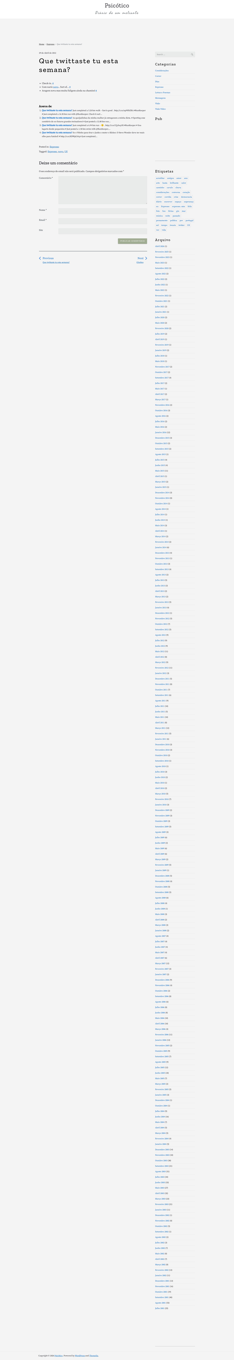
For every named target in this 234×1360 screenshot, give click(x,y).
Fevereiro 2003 (161, 1204)
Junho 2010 (160, 777)
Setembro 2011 (161, 695)
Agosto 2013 (160, 574)
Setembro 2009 (161, 826)
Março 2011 (160, 728)
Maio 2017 (159, 388)
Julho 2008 (159, 903)
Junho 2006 (160, 1012)
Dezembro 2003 (162, 1149)
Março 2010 (160, 793)
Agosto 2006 (160, 1002)
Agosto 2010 (160, 766)
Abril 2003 (159, 1193)
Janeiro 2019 (160, 350)
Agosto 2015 (160, 454)
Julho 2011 (159, 706)
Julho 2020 (159, 317)
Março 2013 (160, 596)
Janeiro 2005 (160, 1095)
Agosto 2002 (160, 1237)
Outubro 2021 (161, 301)
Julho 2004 (159, 1111)
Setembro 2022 (161, 268)
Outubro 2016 (161, 410)
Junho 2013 (160, 585)
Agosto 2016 (160, 416)
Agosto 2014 (160, 509)
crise (176, 197)
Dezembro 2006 (162, 980)
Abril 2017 (159, 394)
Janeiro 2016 (160, 432)
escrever (168, 201)
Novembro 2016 (162, 405)
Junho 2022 (160, 284)
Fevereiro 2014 (161, 542)
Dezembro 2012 (162, 613)
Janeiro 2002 (160, 1275)
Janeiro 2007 (160, 974)
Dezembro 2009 (162, 810)
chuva (178, 187)
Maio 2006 (159, 1018)
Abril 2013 (159, 591)
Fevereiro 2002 (161, 1270)
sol (157, 225)
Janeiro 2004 (160, 1144)
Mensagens (160, 98)
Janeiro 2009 (160, 870)
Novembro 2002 (162, 1220)
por (181, 220)
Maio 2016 (159, 427)
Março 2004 (160, 1133)
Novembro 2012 (162, 618)
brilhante (174, 183)
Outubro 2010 (161, 755)
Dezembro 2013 (162, 553)
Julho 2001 (159, 1308)
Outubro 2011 (161, 689)
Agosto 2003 (160, 1171)
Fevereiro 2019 (161, 345)
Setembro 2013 (161, 569)
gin (177, 211)
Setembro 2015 (161, 449)
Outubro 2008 (161, 887)
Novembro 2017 (162, 366)
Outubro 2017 (161, 372)
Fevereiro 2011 (161, 733)
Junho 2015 (160, 465)
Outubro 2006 (161, 991)
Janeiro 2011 (160, 739)
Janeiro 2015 (160, 487)
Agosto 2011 (160, 700)
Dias (157, 81)
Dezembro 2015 (162, 438)
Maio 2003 (159, 1188)
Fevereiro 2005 (161, 1089)
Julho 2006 (159, 1007)
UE (66, 151)
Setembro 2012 (161, 629)
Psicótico (58, 1355)
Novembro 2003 (162, 1155)
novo (55, 87)
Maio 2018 (159, 361)
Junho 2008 (160, 908)
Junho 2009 (160, 843)
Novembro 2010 (162, 750)
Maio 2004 (159, 1122)
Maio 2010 (159, 782)
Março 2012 (160, 662)
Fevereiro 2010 (161, 799)
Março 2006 (160, 1029)
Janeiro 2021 (160, 312)
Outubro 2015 (161, 443)
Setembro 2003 (161, 1166)
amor (178, 178)
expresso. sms (178, 206)
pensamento (161, 220)
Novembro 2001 (162, 1286)
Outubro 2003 (161, 1160)
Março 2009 (160, 859)
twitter (182, 225)
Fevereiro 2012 (161, 667)
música (159, 216)
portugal (189, 220)
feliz (190, 206)
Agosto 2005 (160, 1062)
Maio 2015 (159, 470)
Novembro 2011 (162, 684)
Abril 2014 (159, 531)
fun (164, 211)
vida (164, 230)
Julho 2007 (159, 941)
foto (158, 211)
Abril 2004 (159, 1127)
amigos (170, 178)
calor (183, 183)
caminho (160, 187)
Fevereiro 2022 (161, 295)
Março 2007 (160, 963)
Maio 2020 (159, 323)
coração (186, 192)
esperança (189, 201)
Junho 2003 (160, 1182)
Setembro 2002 (161, 1231)
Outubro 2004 (161, 1105)
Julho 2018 (159, 355)
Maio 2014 (159, 525)
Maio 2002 (159, 1253)
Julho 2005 (159, 1067)
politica (173, 220)
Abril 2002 (159, 1259)
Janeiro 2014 (160, 547)
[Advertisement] (175, 145)
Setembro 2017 (161, 377)
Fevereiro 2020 (161, 328)
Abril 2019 (159, 339)
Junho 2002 (160, 1248)
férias (170, 211)
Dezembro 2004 (162, 1100)
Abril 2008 (159, 919)
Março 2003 (160, 1198)
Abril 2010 (159, 788)
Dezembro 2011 (162, 678)
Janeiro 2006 (160, 1040)
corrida (168, 197)
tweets (173, 225)
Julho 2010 (159, 772)
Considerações (162, 70)
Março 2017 (160, 399)
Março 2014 (160, 536)
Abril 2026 (159, 246)
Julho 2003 (159, 1177)
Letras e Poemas (162, 92)
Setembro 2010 (161, 761)
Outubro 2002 (161, 1226)
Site (41, 230)
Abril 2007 (159, 958)
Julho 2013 (159, 580)
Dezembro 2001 (162, 1281)
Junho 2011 (160, 711)
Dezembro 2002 (162, 1215)
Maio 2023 (159, 262)
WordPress (80, 1355)
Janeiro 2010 (160, 804)
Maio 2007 (159, 952)
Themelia (93, 1355)
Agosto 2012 (160, 635)
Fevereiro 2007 (161, 969)
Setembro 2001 (161, 1297)
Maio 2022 (159, 290)
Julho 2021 (159, 306)
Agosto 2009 (160, 832)
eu (157, 206)
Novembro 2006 (162, 985)
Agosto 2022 (160, 273)
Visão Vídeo (160, 109)
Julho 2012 (159, 640)
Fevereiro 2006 (161, 1034)
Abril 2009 (159, 854)
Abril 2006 (159, 1023)
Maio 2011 (159, 717)
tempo (164, 225)
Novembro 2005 (162, 1045)
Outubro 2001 (161, 1292)
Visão (157, 103)
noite (167, 216)
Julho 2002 (159, 1242)
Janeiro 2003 (160, 1209)
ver (157, 230)
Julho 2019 (159, 334)
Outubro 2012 (161, 624)
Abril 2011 (159, 722)
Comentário (46, 178)
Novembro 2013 (162, 558)
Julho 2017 (159, 383)
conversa (176, 192)
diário (159, 201)
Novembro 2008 (162, 881)
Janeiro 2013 (160, 607)
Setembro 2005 (161, 1056)
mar (184, 211)
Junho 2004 (160, 1116)
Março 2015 (160, 481)
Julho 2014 (159, 514)
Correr (158, 76)
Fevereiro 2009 (161, 865)
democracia (186, 197)
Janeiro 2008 (160, 930)
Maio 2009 (159, 848)
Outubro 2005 (161, 1051)
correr (159, 197)
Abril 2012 (159, 657)
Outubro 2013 (161, 564)
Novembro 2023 (162, 257)
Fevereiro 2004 (161, 1138)
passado (176, 216)
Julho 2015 (159, 460)
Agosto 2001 (160, 1303)
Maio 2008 (159, 914)
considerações (162, 192)
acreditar (160, 178)
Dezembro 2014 (162, 492)
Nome (43, 210)
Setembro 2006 (161, 996)
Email (43, 220)
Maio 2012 (159, 651)
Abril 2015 (159, 476)
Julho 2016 (159, 421)
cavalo (170, 187)
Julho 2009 (159, 837)
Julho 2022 (159, 279)
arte (158, 183)
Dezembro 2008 (162, 876)
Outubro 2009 (161, 821)
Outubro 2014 (161, 503)
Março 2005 (160, 1084)
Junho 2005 (160, 1073)
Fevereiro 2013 (161, 602)
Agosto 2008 (160, 897)
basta (164, 183)
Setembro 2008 (161, 892)
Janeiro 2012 (160, 673)
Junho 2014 (160, 520)
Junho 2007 (160, 947)
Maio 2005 (159, 1078)
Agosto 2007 (160, 936)
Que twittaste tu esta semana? (57, 110)
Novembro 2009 (162, 815)
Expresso (54, 146)
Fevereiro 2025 (161, 251)
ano (186, 178)
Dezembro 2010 (162, 744)
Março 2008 (160, 925)
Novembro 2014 (162, 498)
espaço (178, 201)
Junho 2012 (160, 646)
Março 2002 (160, 1264)
